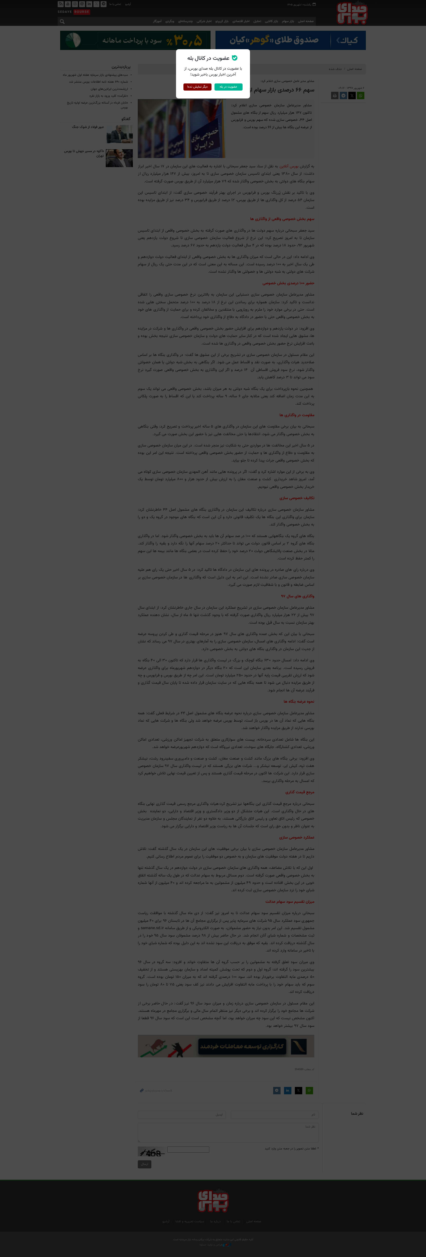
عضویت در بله (228, 86)
